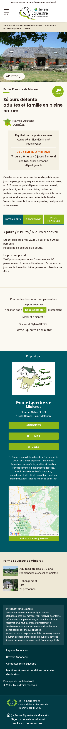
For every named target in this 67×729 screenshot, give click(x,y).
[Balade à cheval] (33, 571)
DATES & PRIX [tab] (13, 219)
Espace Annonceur (17, 650)
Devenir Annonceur (17, 657)
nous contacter (35, 309)
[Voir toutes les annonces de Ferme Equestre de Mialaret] (33, 378)
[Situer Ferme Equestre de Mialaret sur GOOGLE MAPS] (34, 511)
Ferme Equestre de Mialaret (31, 715)
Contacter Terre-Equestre (21, 663)
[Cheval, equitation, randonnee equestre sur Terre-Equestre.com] (34, 13)
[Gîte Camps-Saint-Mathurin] (33, 585)
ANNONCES (33, 425)
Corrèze (26, 28)
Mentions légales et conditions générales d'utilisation (30, 672)
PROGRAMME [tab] (33, 219)
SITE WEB (33, 446)
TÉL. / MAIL (34, 436)
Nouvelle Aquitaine (12, 28)
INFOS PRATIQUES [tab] (54, 219)
